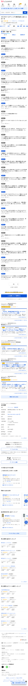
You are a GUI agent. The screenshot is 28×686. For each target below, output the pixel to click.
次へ (14, 284)
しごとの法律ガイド (14, 659)
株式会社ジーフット (6, 324)
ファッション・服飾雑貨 (13, 407)
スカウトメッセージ (5, 649)
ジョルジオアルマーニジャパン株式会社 (11, 342)
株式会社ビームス (5, 377)
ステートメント (6, 681)
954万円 (13, 578)
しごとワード (4, 661)
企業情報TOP (15, 642)
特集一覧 (9, 661)
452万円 (13, 625)
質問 (14, 26)
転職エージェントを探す (6, 655)
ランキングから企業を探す (20, 653)
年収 (9, 26)
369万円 (13, 609)
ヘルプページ (22, 633)
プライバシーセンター (17, 680)
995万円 (13, 570)
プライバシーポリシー (8, 680)
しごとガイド (21, 659)
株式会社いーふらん (10, 515)
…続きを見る (8, 481)
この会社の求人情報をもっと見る (20, 320)
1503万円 (13, 546)
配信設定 (22, 649)
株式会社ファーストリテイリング (11, 495)
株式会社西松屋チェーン (7, 360)
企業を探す (4, 653)
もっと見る (23, 438)
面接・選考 (19, 26)
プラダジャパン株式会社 (7, 304)
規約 (23, 680)
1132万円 (13, 554)
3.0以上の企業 (14, 22)
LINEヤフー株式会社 (5, 672)
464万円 (13, 617)
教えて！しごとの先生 (6, 659)
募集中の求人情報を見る (8, 485)
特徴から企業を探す (10, 653)
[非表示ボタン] (26, 681)
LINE (9, 666)
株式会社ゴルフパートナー (9, 475)
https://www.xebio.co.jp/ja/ (13, 414)
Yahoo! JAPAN (19, 677)
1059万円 (13, 562)
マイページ (12, 649)
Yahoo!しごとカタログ (7, 642)
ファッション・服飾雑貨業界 (6, 22)
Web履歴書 (17, 649)
